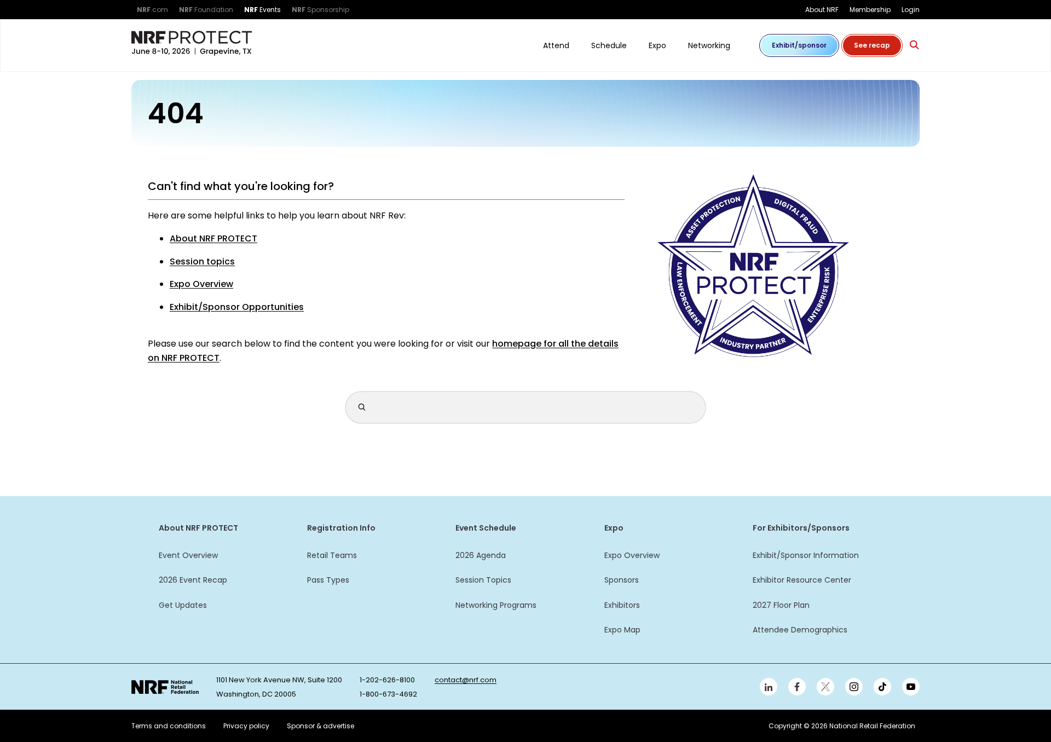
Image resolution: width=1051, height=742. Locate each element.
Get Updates (183, 605)
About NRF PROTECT (213, 238)
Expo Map (622, 629)
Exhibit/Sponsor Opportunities (237, 307)
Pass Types (328, 579)
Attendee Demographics (800, 629)
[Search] (915, 45)
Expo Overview (201, 284)
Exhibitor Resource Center (802, 579)
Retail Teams (332, 555)
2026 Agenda (480, 555)
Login (911, 9)
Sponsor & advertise (320, 726)
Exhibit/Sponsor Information (806, 555)
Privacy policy (246, 726)
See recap (872, 45)
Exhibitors (622, 605)
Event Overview (188, 555)
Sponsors (621, 579)
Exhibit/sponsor (799, 45)
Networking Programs (495, 605)
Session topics (202, 261)
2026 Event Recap (193, 579)
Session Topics (483, 579)
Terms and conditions (168, 726)
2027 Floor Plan (781, 605)
